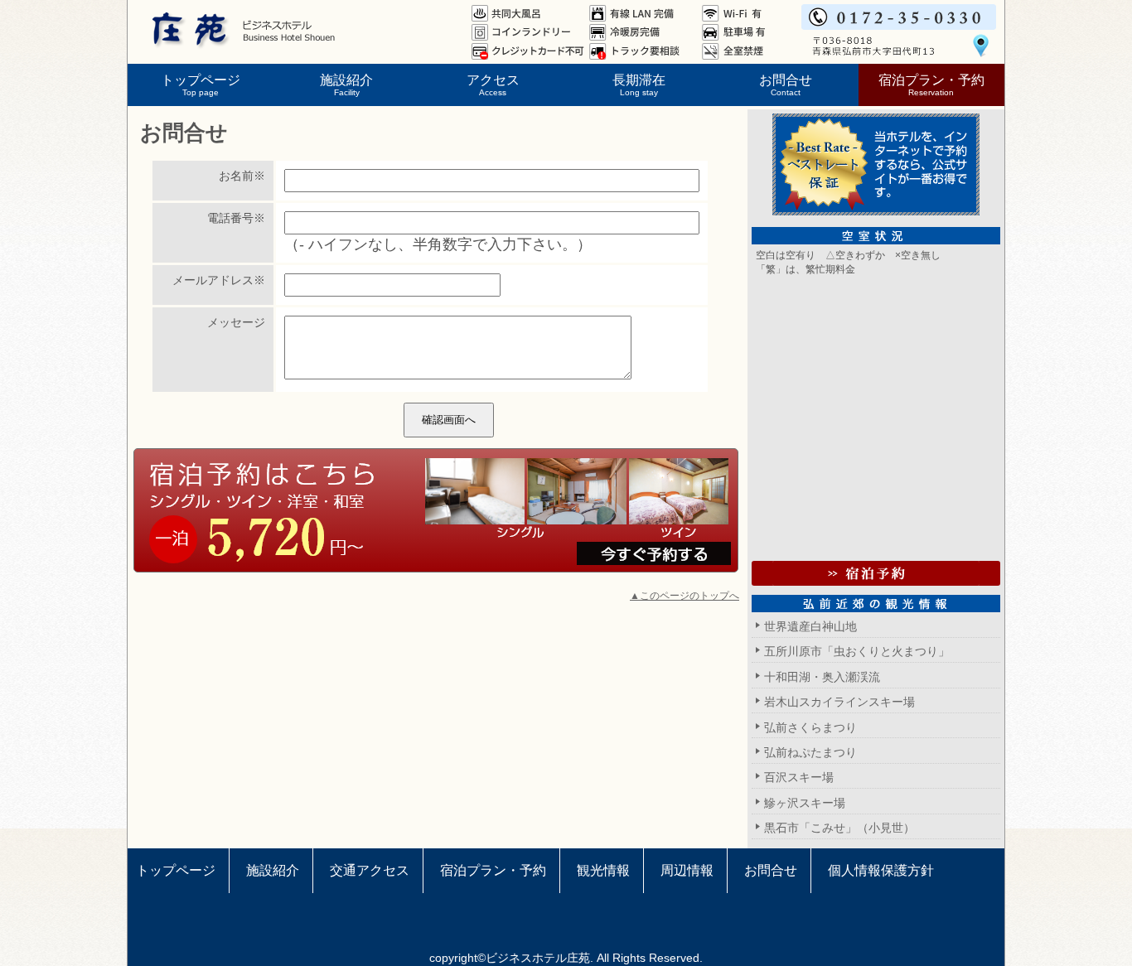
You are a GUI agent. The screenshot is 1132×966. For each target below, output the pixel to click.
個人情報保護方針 (881, 870)
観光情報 (603, 870)
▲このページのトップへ (684, 595)
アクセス (493, 84)
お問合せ (785, 84)
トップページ (200, 84)
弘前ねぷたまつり (810, 752)
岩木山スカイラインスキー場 (839, 701)
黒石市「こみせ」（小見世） (839, 827)
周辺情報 (687, 870)
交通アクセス (369, 870)
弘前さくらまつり (810, 727)
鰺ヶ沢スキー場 (804, 802)
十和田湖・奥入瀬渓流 (822, 676)
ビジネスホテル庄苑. (539, 957)
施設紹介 (346, 84)
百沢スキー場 (799, 777)
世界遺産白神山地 (810, 626)
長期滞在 (638, 84)
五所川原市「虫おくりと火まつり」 (857, 651)
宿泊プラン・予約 (931, 84)
